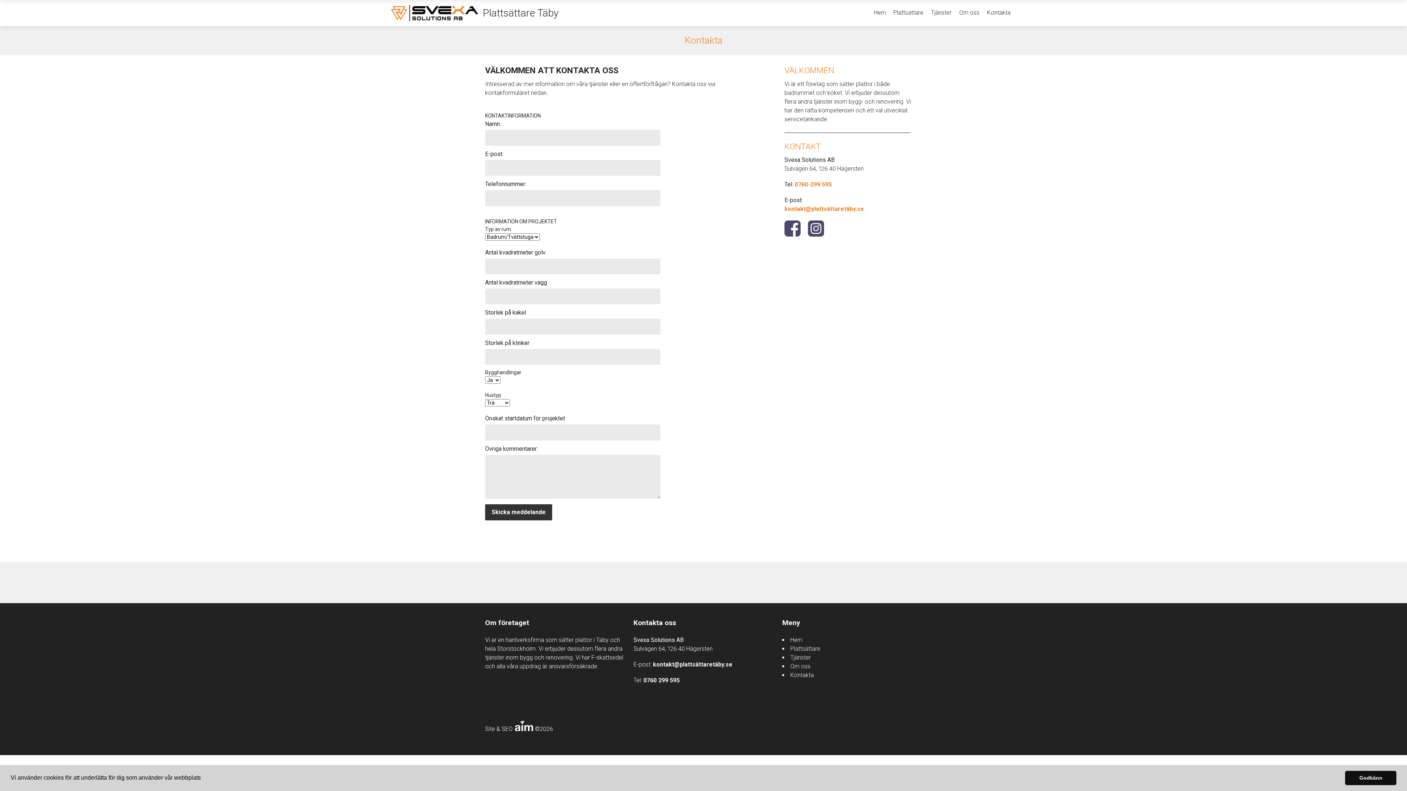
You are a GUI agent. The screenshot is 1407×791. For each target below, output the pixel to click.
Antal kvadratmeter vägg (516, 282)
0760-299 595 (813, 184)
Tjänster (941, 12)
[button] (203, 778)
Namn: (493, 123)
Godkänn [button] (1370, 778)
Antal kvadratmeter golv (515, 252)
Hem (880, 12)
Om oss (969, 12)
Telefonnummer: (505, 184)
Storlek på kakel (505, 312)
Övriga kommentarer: (511, 448)
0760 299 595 (661, 680)
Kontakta (999, 12)
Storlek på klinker (507, 342)
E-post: (494, 154)
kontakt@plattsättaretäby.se (824, 208)
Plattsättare (908, 12)
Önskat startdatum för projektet (525, 418)
